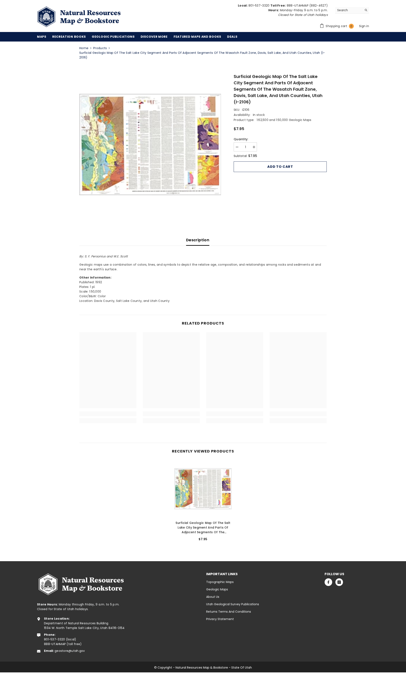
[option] (150, 144)
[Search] (352, 10)
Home (83, 48)
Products (100, 48)
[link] (107, 413)
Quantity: (241, 139)
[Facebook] (328, 582)
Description (197, 240)
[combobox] (348, 10)
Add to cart (280, 166)
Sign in (364, 26)
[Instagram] (339, 582)
